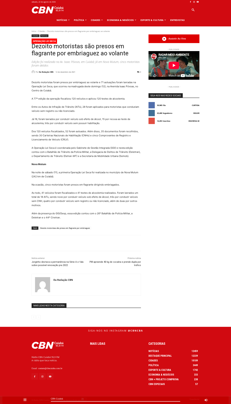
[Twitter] (66, 243)
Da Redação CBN (46, 72)
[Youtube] (197, 2)
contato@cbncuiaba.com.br (50, 368)
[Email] (95, 243)
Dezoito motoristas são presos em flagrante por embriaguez (65, 228)
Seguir (196, 113)
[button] (193, 10)
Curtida (195, 105)
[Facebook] (190, 2)
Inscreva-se (193, 121)
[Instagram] (194, 2)
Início (34, 31)
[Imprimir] (102, 243)
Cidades (41, 31)
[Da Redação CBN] (34, 72)
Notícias (44, 36)
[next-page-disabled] (39, 317)
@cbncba (135, 330)
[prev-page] (34, 317)
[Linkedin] (88, 243)
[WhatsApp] (81, 243)
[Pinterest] (73, 243)
